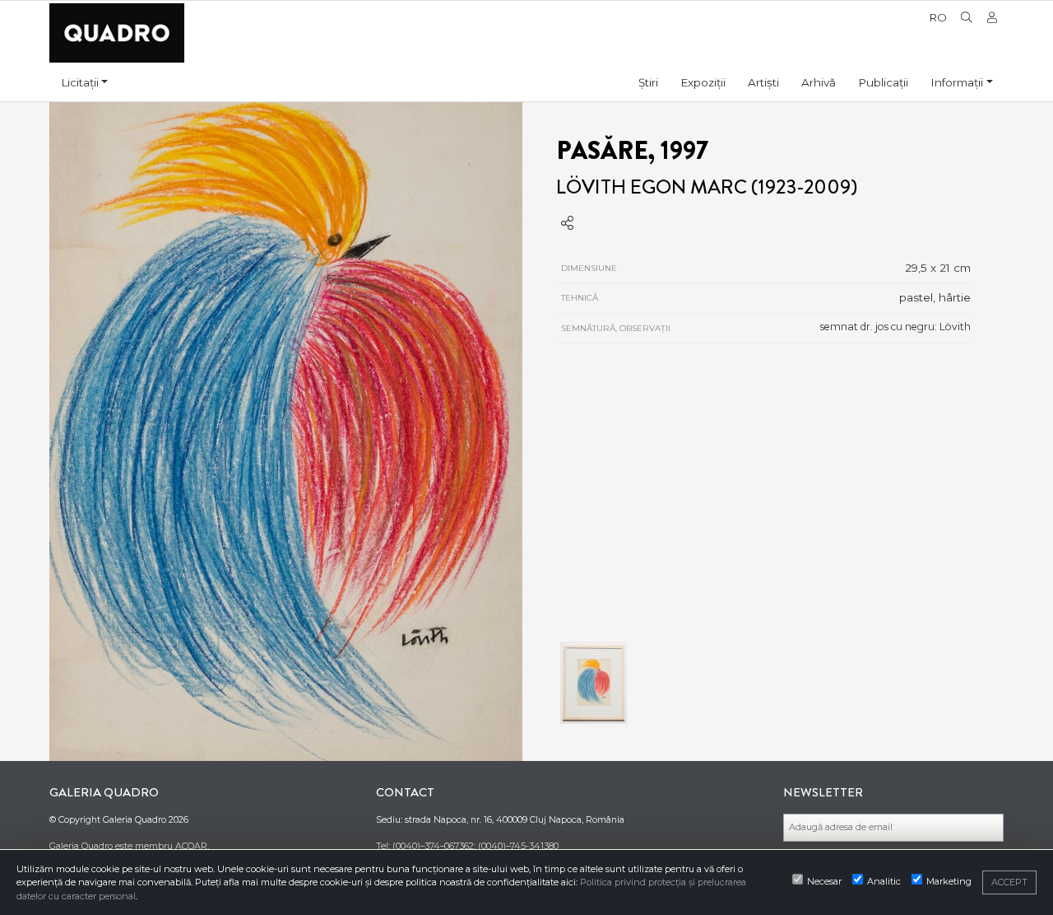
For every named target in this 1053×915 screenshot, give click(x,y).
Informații (956, 82)
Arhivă (818, 82)
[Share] (567, 223)
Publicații (883, 82)
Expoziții (703, 82)
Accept (1009, 882)
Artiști (763, 82)
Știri (648, 82)
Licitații (80, 82)
